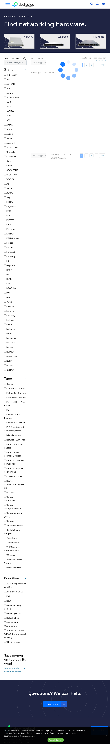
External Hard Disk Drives (14, 404)
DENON (9, 192)
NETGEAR (10, 351)
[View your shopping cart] (103, 4)
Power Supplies (14, 476)
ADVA (9, 88)
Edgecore (11, 206)
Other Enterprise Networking (13, 470)
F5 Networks (12, 238)
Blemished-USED (14, 591)
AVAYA (9, 138)
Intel (8, 292)
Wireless (10, 555)
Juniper (10, 301)
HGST (9, 270)
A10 (8, 79)
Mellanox (10, 329)
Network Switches (15, 439)
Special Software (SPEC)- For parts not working (15, 634)
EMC (8, 215)
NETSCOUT (11, 356)
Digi (8, 197)
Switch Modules (14, 525)
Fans (8, 410)
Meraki (9, 333)
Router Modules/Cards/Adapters (15, 484)
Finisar (9, 242)
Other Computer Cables (13, 446)
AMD (8, 106)
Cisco (9, 165)
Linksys (10, 320)
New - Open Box (14, 613)
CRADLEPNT (12, 170)
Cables (9, 384)
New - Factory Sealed (12, 607)
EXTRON (10, 233)
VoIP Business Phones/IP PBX (12, 549)
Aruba (9, 129)
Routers (10, 492)
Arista (9, 124)
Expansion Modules (16, 397)
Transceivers (12, 542)
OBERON (10, 370)
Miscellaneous (13, 435)
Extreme (10, 229)
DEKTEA (10, 179)
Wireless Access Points (13, 561)
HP (7, 274)
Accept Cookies (56, 740)
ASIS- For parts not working (15, 585)
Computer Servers (15, 388)
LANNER (10, 306)
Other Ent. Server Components (14, 462)
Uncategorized (13, 567)
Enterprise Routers (16, 393)
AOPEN (9, 115)
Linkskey (10, 315)
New (8, 600)
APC (8, 120)
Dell (8, 183)
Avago (9, 133)
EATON (9, 202)
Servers (10, 521)
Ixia (8, 297)
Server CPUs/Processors (12, 507)
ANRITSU (10, 111)
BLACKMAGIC (12, 147)
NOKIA (9, 360)
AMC (8, 102)
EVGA (9, 224)
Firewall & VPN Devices (12, 416)
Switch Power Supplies (12, 532)
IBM (8, 283)
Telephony (11, 538)
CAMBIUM (11, 156)
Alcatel (9, 93)
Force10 (10, 247)
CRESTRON (11, 174)
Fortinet (10, 251)
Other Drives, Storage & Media (12, 454)
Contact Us (51, 704)
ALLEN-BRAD (12, 97)
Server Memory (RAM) (13, 515)
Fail (8, 596)
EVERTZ (10, 220)
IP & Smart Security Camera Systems (15, 429)
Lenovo (10, 311)
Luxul (9, 324)
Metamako (11, 338)
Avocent (10, 143)
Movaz (9, 347)
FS (7, 261)
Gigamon (10, 265)
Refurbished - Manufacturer (12, 624)
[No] (106, 735)
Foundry (10, 256)
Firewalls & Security (16, 422)
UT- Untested (13, 642)
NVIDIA (9, 365)
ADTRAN (10, 84)
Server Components (11, 499)
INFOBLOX (11, 288)
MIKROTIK (11, 342)
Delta (9, 188)
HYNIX (9, 279)
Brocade (10, 152)
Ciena (9, 161)
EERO (8, 211)
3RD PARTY (12, 74)
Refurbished (12, 617)
